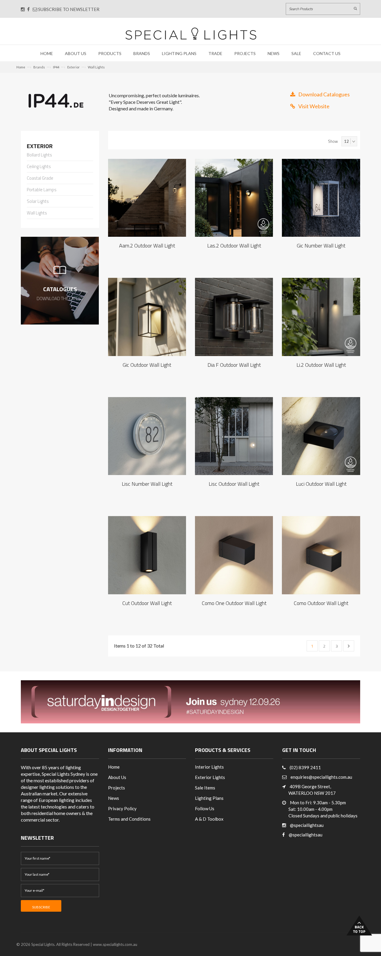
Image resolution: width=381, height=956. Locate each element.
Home (46, 53)
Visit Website (314, 106)
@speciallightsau (307, 825)
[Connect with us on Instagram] (23, 9)
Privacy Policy (122, 808)
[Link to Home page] (191, 33)
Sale (296, 53)
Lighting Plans (179, 53)
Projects (245, 53)
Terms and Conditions (129, 819)
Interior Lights (209, 766)
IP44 (56, 67)
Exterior (73, 67)
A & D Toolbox (209, 819)
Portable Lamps (42, 190)
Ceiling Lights (39, 167)
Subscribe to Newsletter (68, 9)
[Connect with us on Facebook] (28, 9)
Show (333, 141)
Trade (215, 53)
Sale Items (205, 787)
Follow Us (204, 808)
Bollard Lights (39, 155)
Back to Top (359, 925)
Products (109, 53)
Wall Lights (96, 67)
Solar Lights (38, 202)
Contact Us (327, 53)
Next (348, 646)
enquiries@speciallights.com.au (321, 777)
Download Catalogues (324, 94)
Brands (141, 53)
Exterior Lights (210, 777)
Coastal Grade (40, 178)
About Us (75, 53)
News (273, 53)
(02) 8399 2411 (305, 767)
